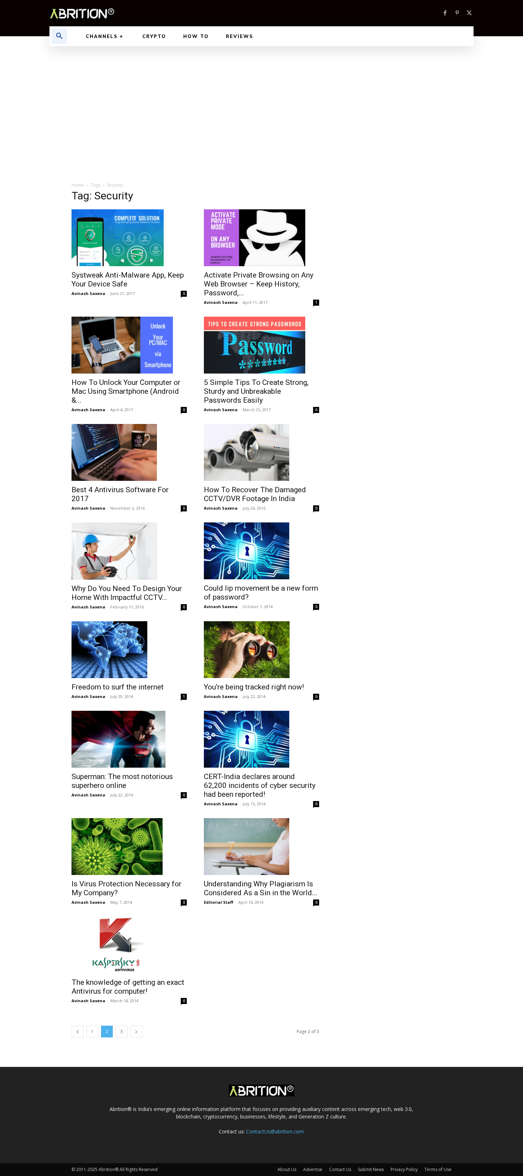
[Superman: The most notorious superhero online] (129, 739)
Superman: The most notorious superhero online (122, 781)
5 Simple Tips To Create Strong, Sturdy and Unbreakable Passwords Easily (256, 391)
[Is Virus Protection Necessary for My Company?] (129, 846)
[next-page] (136, 1031)
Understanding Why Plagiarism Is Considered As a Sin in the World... (260, 888)
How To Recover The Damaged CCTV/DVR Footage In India (255, 494)
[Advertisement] (261, 99)
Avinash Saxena (88, 293)
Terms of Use (437, 1169)
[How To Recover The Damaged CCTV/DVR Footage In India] (261, 452)
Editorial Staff (218, 902)
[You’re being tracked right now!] (261, 649)
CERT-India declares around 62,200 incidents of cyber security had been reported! (260, 785)
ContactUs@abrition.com (275, 1131)
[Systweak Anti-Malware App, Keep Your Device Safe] (129, 237)
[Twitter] (469, 13)
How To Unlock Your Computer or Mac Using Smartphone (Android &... (126, 391)
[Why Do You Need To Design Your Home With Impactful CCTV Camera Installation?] (129, 550)
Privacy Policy (404, 1169)
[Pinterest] (457, 13)
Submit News (371, 1169)
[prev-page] (78, 1031)
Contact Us (340, 1169)
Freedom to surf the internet (118, 687)
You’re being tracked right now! (254, 687)
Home (78, 185)
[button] (59, 36)
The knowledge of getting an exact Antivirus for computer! (128, 986)
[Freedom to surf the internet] (129, 649)
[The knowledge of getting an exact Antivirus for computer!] (129, 945)
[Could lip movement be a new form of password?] (261, 550)
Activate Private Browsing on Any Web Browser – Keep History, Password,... (258, 284)
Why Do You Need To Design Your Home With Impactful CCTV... (127, 593)
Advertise (312, 1169)
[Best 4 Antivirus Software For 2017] (129, 452)
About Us (287, 1169)
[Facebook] (445, 13)
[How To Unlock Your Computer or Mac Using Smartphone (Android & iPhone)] (129, 345)
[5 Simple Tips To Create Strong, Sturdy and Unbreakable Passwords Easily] (261, 345)
